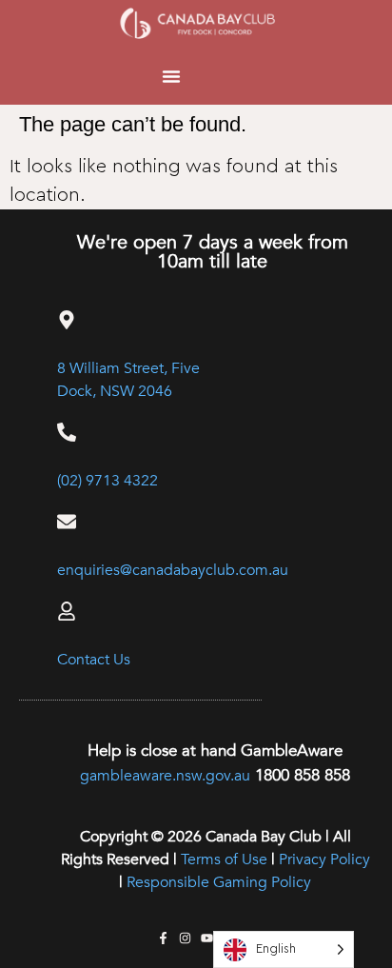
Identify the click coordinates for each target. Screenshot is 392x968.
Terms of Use (224, 859)
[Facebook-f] (163, 938)
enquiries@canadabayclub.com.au (172, 570)
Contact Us (93, 659)
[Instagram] (185, 938)
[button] (171, 76)
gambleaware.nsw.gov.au (165, 775)
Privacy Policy (324, 859)
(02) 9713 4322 (107, 480)
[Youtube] (207, 938)
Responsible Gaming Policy (219, 882)
